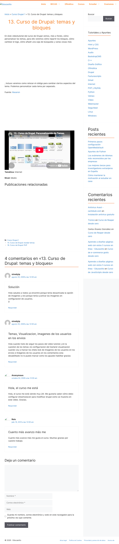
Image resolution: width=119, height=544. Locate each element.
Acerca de (111, 540)
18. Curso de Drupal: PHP (13, 204)
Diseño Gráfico (95, 64)
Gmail (90, 80)
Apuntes (92, 40)
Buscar (91, 14)
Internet (91, 84)
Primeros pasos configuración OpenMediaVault (95, 145)
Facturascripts (94, 76)
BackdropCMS (94, 56)
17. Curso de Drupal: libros (38, 204)
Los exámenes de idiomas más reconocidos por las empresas (100, 158)
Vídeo (90, 100)
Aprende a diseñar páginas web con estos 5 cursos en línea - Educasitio (100, 245)
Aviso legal (63, 540)
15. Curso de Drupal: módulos (15, 225)
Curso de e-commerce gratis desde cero (100, 252)
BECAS (54, 4)
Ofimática (69, 4)
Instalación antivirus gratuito (101, 214)
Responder (12, 308)
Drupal (91, 72)
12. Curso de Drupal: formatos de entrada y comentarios (65, 227)
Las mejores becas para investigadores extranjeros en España (100, 168)
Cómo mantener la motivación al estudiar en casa (99, 178)
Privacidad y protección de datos (94, 540)
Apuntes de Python (97, 151)
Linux (90, 112)
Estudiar (93, 4)
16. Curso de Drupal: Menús (64, 204)
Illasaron (16, 92)
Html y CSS (93, 44)
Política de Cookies (75, 540)
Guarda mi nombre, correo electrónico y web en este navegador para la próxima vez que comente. (40, 516)
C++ (90, 60)
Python (91, 92)
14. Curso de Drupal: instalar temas (39, 226)
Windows (92, 116)
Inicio (43, 4)
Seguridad (93, 108)
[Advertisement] (42, 62)
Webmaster (93, 104)
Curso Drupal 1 (18, 14)
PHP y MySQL (94, 88)
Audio (90, 52)
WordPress (93, 48)
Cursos (81, 4)
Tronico (91, 220)
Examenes (109, 4)
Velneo (91, 96)
